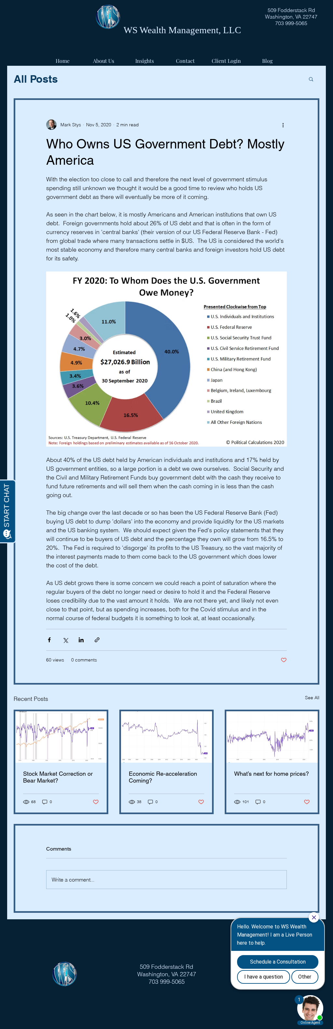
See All (312, 698)
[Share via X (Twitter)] (65, 640)
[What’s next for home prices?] (272, 737)
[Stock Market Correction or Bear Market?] (61, 737)
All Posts (36, 79)
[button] (311, 78)
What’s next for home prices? (271, 773)
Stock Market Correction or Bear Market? (58, 777)
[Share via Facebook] (49, 640)
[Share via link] (97, 640)
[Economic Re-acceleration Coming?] (166, 737)
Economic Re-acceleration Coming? (163, 777)
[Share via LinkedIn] (81, 640)
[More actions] (283, 125)
